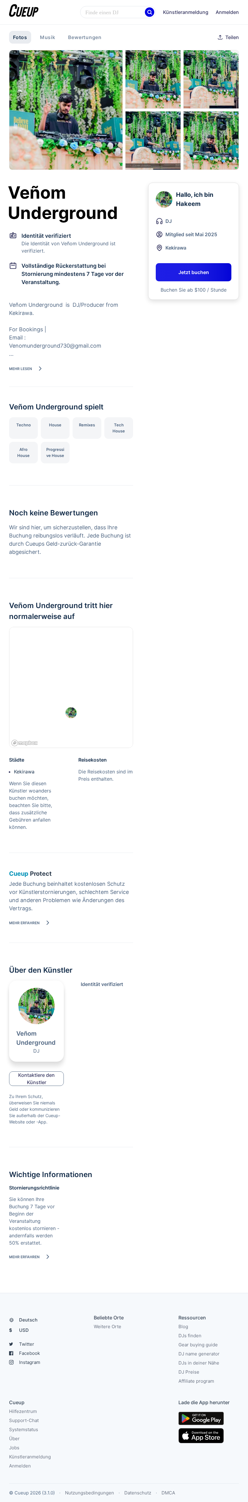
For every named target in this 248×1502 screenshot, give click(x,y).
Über (14, 1438)
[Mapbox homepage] (24, 742)
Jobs (14, 1448)
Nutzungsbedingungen (89, 1493)
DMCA (168, 1493)
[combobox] (117, 12)
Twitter (26, 1344)
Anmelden (227, 12)
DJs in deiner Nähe (198, 1363)
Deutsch (28, 1320)
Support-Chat (24, 1420)
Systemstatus (23, 1429)
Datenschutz (137, 1493)
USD (19, 1330)
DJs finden (189, 1335)
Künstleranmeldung (185, 12)
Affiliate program (196, 1381)
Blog (183, 1326)
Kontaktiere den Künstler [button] (36, 1078)
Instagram (29, 1362)
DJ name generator (199, 1354)
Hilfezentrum (23, 1411)
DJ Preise (188, 1372)
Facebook (29, 1353)
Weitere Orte (107, 1326)
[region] (71, 687)
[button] (149, 12)
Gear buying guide (198, 1345)
